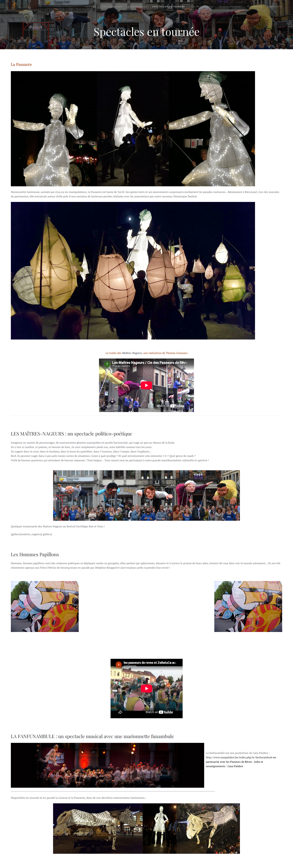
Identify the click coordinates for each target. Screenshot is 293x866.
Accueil (91, 6)
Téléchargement (230, 6)
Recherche (254, 6)
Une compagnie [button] (112, 6)
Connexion (274, 6)
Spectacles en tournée (168, 6)
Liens (210, 6)
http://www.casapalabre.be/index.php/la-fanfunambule (241, 761)
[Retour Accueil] (20, 7)
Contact (195, 6)
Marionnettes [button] (137, 6)
